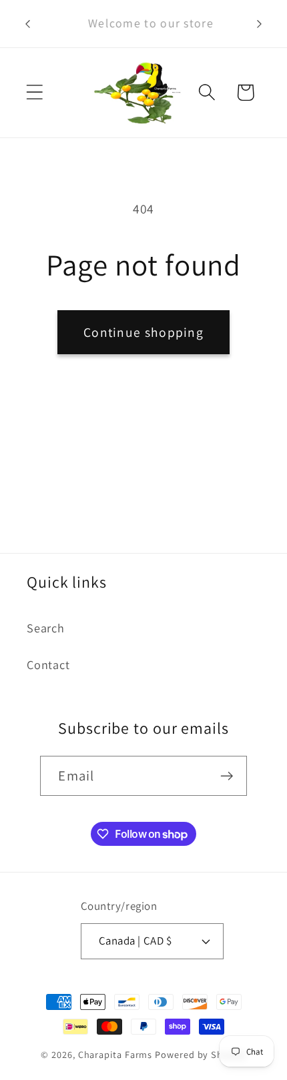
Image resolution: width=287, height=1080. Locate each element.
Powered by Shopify (200, 1054)
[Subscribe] (227, 776)
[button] (34, 92)
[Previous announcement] (28, 24)
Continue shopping (143, 332)
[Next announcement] (259, 24)
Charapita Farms (115, 1054)
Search (46, 628)
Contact (48, 664)
